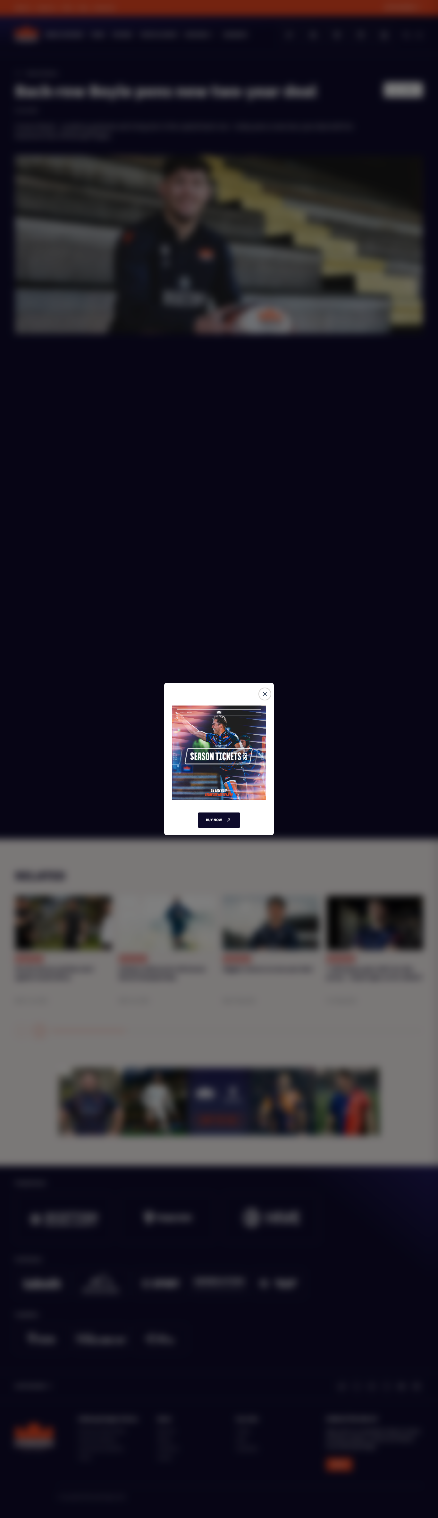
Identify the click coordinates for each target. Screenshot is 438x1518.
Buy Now (214, 820)
